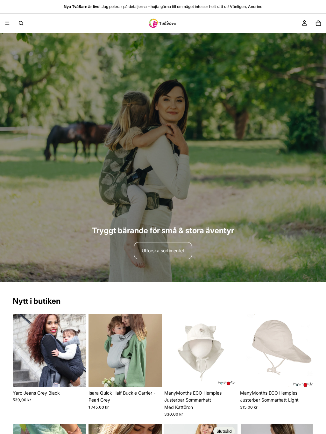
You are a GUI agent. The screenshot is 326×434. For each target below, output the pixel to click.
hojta (155, 6)
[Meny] (7, 23)
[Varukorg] (318, 23)
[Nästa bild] (79, 350)
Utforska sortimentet (163, 250)
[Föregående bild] (20, 350)
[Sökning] (21, 23)
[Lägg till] (152, 377)
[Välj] (76, 377)
